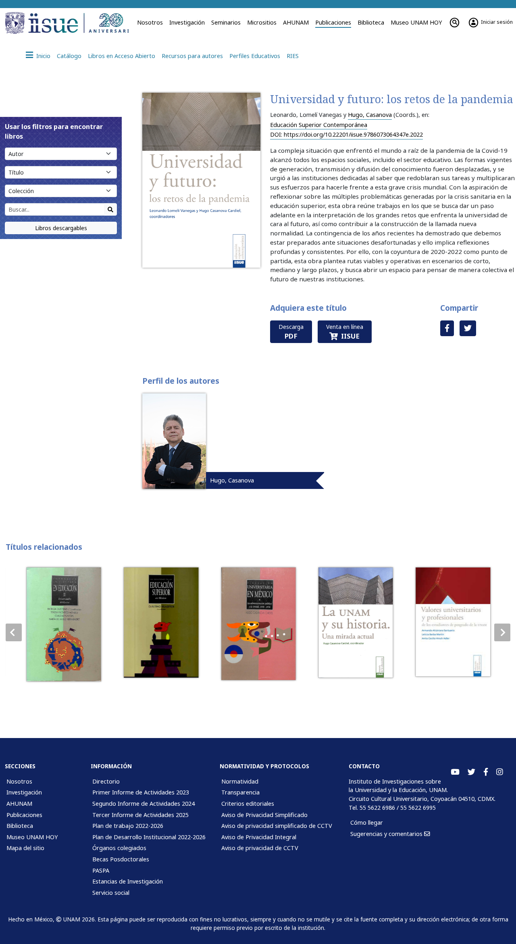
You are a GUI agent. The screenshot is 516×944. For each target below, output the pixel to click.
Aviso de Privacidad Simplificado (264, 815)
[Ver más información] (63, 624)
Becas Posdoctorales (120, 859)
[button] (502, 632)
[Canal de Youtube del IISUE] (455, 772)
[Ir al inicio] (78, 23)
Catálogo (69, 56)
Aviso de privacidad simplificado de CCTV (276, 826)
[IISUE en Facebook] (485, 772)
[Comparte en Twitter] (468, 328)
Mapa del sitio (25, 848)
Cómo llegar (366, 822)
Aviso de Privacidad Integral (258, 837)
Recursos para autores (192, 56)
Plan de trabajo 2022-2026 (127, 826)
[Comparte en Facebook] (447, 328)
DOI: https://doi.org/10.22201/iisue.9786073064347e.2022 (346, 134)
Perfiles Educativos (254, 56)
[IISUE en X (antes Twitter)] (471, 772)
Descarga (291, 332)
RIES (293, 56)
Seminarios (226, 22)
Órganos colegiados (119, 848)
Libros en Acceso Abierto (121, 56)
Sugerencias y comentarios (387, 834)
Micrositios (262, 22)
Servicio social (110, 892)
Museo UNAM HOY (416, 22)
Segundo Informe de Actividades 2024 (143, 803)
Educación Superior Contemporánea (318, 125)
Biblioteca (371, 22)
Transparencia (240, 792)
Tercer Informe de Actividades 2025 (140, 815)
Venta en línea (344, 332)
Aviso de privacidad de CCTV (259, 848)
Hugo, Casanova (370, 115)
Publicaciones (333, 22)
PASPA (100, 870)
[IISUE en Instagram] (499, 772)
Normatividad (239, 781)
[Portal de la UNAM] (15, 23)
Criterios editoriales (247, 803)
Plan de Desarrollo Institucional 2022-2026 (149, 837)
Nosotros (150, 22)
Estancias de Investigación (127, 881)
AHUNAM (296, 22)
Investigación (187, 22)
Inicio (43, 56)
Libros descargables (61, 228)
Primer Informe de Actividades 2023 (140, 792)
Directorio (106, 781)
